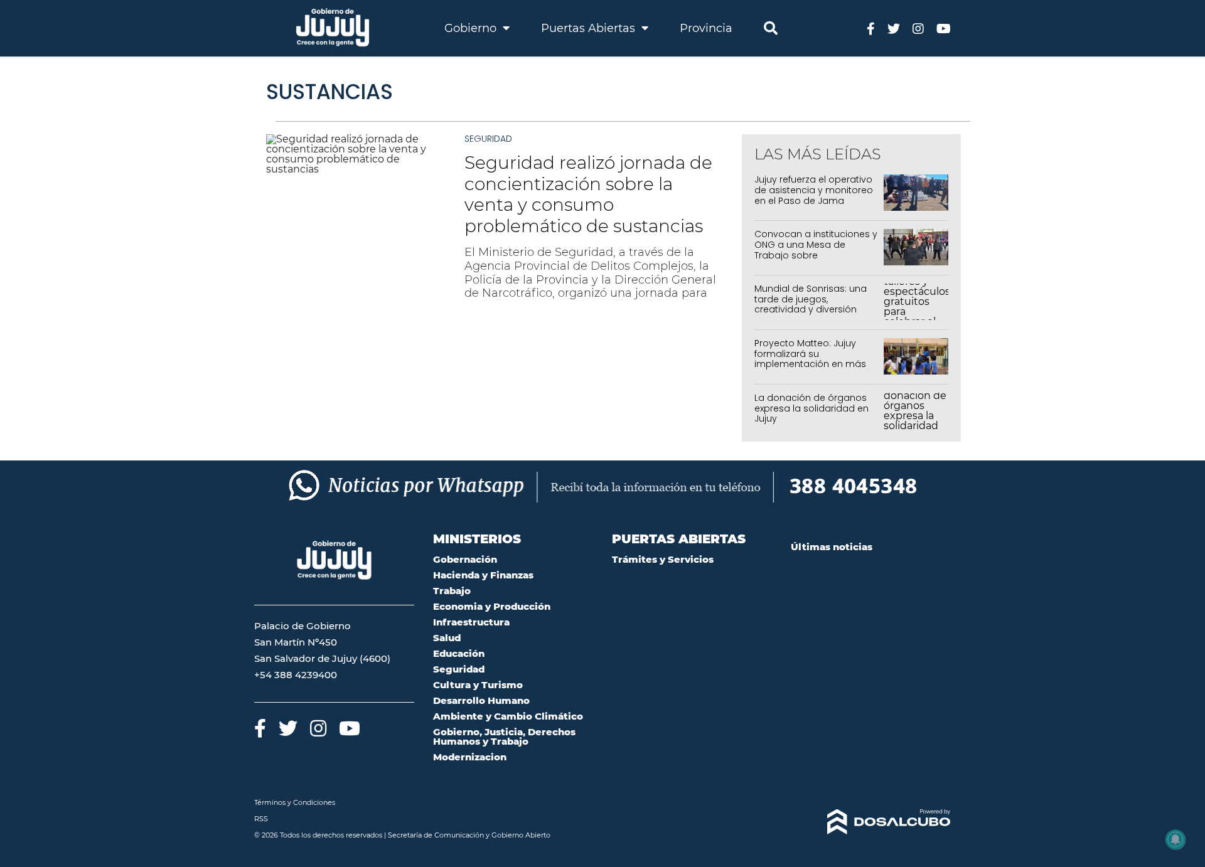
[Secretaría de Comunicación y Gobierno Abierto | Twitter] (893, 28)
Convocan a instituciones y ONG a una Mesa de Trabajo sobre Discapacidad (815, 250)
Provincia (706, 28)
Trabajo (452, 591)
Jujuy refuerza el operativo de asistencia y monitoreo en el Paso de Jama (813, 190)
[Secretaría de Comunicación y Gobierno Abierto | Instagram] (918, 28)
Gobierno (472, 28)
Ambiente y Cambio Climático (508, 716)
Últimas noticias (831, 547)
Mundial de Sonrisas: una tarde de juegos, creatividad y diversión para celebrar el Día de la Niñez (812, 309)
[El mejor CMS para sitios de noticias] (871, 821)
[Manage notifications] (1175, 839)
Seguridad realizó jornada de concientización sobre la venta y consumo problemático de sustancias (588, 194)
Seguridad (488, 138)
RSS (261, 818)
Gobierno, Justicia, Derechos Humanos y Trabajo (504, 736)
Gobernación (465, 559)
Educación (459, 653)
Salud (447, 638)
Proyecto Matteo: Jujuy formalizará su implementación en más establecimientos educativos (810, 364)
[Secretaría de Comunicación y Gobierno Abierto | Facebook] (871, 28)
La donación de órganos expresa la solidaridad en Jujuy (811, 408)
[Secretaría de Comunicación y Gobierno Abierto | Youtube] (943, 28)
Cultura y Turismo (478, 685)
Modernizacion (469, 757)
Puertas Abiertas (589, 28)
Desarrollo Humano (481, 700)
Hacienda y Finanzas (483, 575)
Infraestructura (471, 622)
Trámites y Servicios (663, 559)
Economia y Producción (491, 606)
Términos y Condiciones (294, 802)
